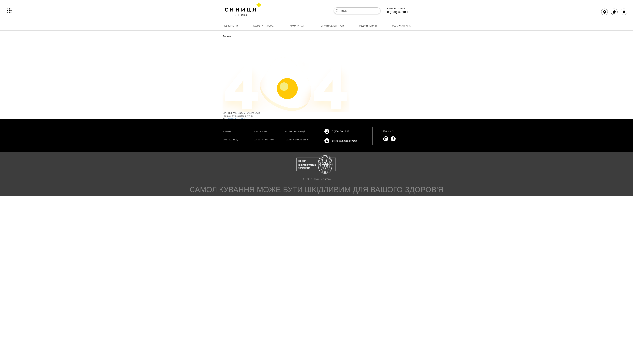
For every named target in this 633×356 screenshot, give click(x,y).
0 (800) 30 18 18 (398, 12)
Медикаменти (230, 26)
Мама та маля (297, 26)
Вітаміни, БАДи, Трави (332, 26)
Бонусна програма (264, 140)
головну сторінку (235, 118)
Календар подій (231, 140)
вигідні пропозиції (295, 132)
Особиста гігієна (401, 26)
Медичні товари (368, 26)
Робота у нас (261, 132)
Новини (227, 132)
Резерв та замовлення (297, 140)
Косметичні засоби (263, 26)
